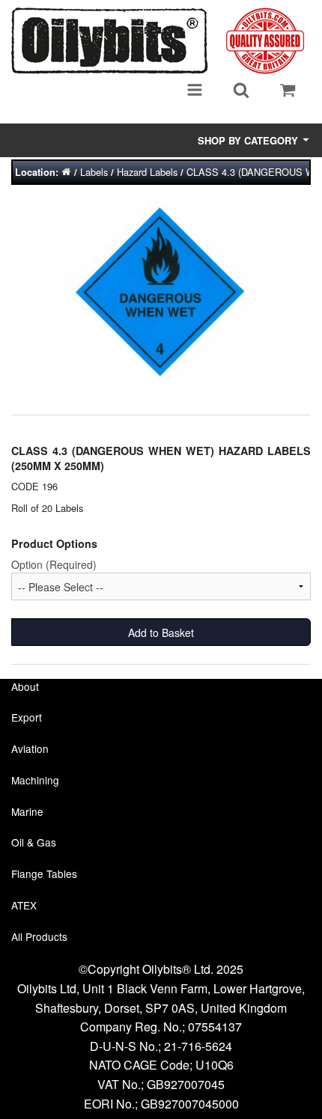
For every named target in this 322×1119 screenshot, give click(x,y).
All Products (39, 936)
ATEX (24, 904)
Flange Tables (44, 873)
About (25, 686)
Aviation (30, 748)
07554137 (215, 1026)
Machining (35, 779)
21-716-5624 (198, 1046)
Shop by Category (249, 140)
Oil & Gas (33, 842)
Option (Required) (54, 564)
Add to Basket (161, 632)
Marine (27, 811)
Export (26, 717)
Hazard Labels (147, 172)
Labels (94, 172)
